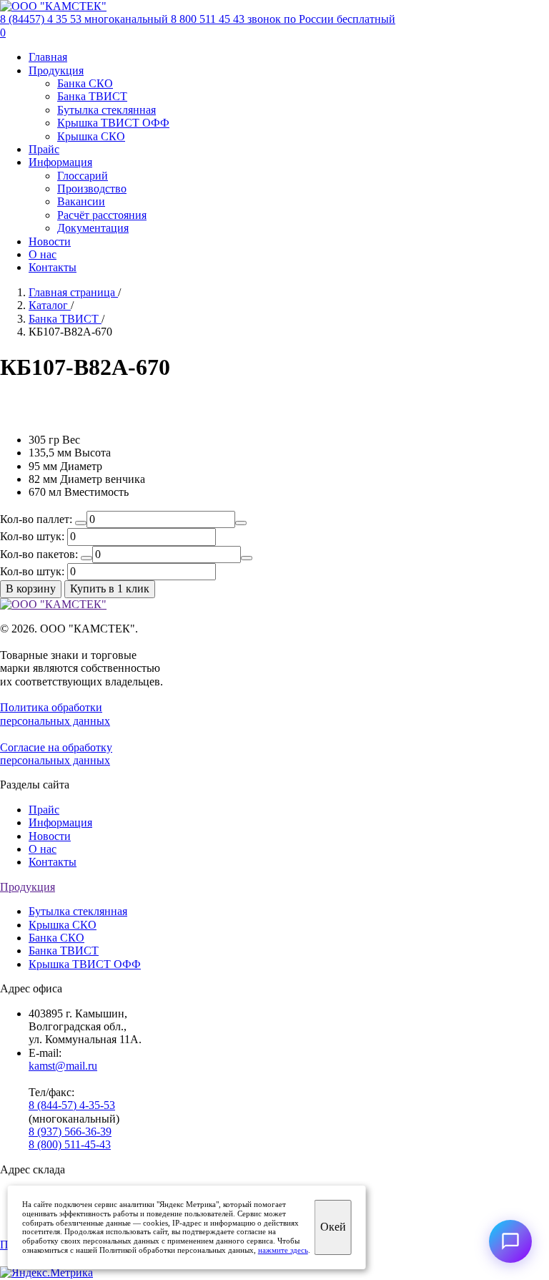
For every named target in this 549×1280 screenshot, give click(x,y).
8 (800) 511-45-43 (70, 1144)
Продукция (56, 70)
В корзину (31, 588)
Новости (50, 241)
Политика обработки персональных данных (55, 713)
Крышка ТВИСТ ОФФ (113, 123)
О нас (42, 254)
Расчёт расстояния (102, 215)
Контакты (52, 267)
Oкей (333, 1227)
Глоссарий (82, 176)
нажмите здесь (283, 1250)
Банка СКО (85, 83)
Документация (93, 228)
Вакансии (81, 201)
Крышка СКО (91, 136)
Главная (48, 57)
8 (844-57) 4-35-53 (72, 1105)
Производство (92, 188)
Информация (60, 162)
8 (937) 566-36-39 (70, 1131)
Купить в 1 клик (109, 588)
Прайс (44, 149)
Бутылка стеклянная (106, 110)
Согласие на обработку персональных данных (56, 753)
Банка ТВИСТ (92, 96)
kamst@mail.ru (63, 1066)
